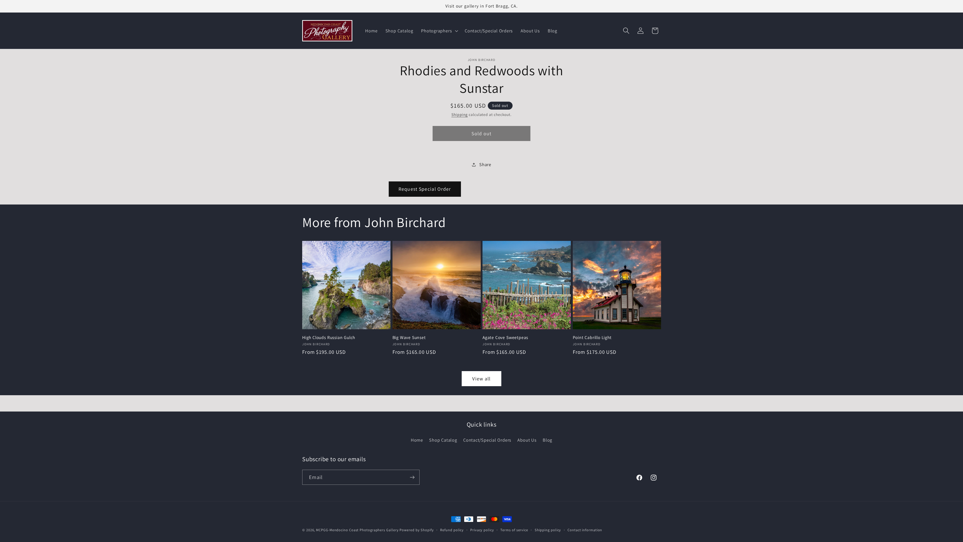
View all (481, 378)
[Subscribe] (412, 477)
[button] (439, 31)
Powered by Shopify (416, 529)
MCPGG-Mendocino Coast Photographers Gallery (357, 529)
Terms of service (514, 529)
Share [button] (485, 164)
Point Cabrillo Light (592, 337)
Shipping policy (548, 529)
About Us (526, 440)
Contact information (585, 529)
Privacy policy (482, 529)
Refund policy (452, 529)
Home (417, 440)
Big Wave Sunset (409, 337)
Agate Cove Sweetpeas (505, 337)
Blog (547, 440)
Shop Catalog (443, 440)
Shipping (459, 114)
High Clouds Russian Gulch (328, 337)
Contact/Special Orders (487, 440)
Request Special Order (424, 189)
